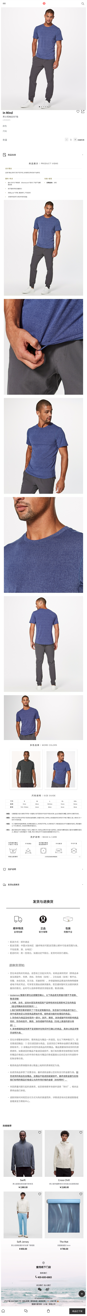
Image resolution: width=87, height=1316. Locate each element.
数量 (5, 139)
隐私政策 (25, 1301)
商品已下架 (77, 1311)
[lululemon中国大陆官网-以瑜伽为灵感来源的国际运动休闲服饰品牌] (44, 3)
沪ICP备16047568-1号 (12, 1301)
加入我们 (47, 1285)
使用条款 (34, 1301)
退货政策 (42, 1301)
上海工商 (52, 1301)
